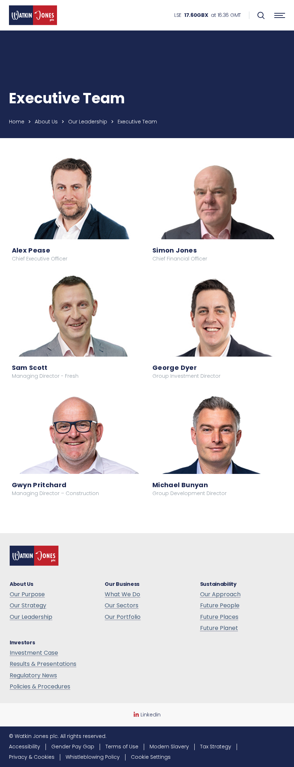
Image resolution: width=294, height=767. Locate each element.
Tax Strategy (215, 746)
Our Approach (220, 594)
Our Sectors (121, 606)
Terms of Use (121, 746)
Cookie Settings (151, 757)
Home (16, 121)
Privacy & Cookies (31, 757)
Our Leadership (87, 121)
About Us (46, 121)
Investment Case (34, 653)
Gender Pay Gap (72, 746)
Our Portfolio (123, 617)
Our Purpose (27, 594)
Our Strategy (28, 606)
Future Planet (219, 628)
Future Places (219, 617)
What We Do (122, 594)
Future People (220, 606)
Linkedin (151, 714)
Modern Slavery (169, 746)
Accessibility (24, 746)
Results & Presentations (43, 664)
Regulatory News (33, 675)
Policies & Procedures (40, 687)
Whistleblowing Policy (93, 757)
